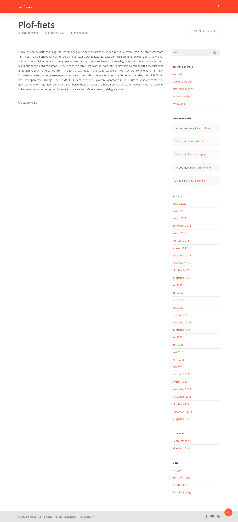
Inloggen (177, 470)
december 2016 (181, 322)
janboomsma (30, 33)
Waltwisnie (179, 104)
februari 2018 (180, 241)
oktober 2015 (180, 404)
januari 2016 (179, 382)
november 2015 (181, 396)
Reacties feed (180, 485)
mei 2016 (177, 352)
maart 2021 (179, 218)
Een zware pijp (197, 154)
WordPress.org (181, 492)
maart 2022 (179, 203)
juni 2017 (177, 292)
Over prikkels (203, 128)
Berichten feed (181, 477)
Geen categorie (181, 441)
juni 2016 (177, 344)
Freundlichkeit (203, 167)
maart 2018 (179, 233)
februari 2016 (180, 374)
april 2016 (178, 359)
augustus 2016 (181, 330)
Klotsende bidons (182, 89)
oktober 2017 (180, 270)
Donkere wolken (182, 81)
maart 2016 (179, 367)
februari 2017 (180, 315)
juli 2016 (177, 337)
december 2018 (181, 226)
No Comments (207, 31)
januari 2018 (179, 248)
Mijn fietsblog (79, 33)
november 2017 (181, 263)
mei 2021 (177, 211)
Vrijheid (177, 74)
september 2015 (182, 411)
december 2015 (181, 389)
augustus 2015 (181, 419)
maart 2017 (179, 307)
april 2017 (178, 300)
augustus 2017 (181, 278)
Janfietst (25, 6)
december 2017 (181, 255)
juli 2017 (177, 285)
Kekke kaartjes (181, 96)
